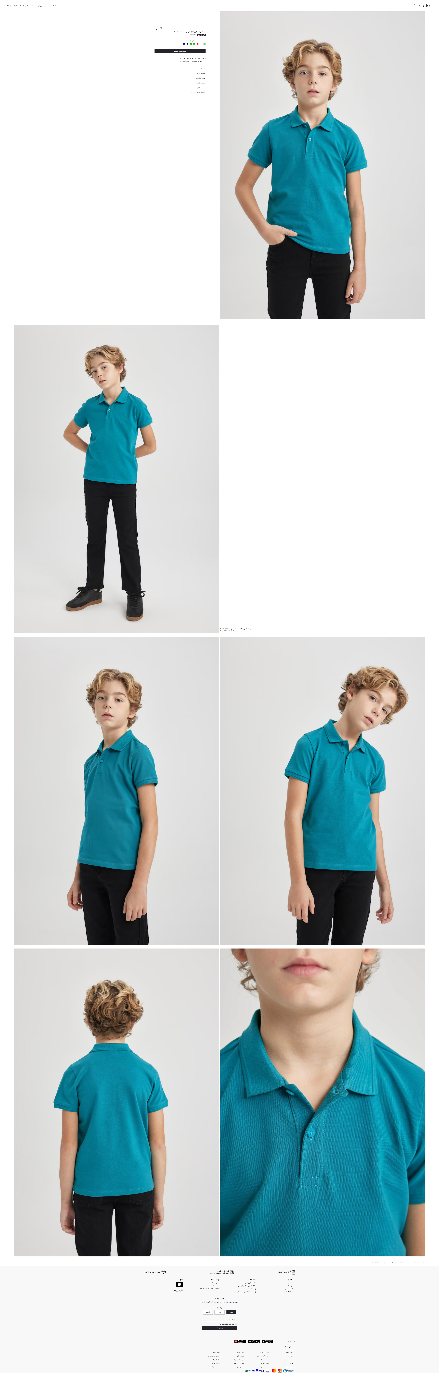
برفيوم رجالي (265, 1367)
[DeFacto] (421, 5)
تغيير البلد (176, 1291)
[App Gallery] (240, 1341)
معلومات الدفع (201, 87)
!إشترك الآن (219, 1328)
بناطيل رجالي (216, 1359)
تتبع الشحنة (251, 1289)
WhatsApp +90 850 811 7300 (210, 1289)
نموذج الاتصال (216, 1283)
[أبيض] (201, 44)
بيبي (292, 1359)
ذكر (219, 1312)
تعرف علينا (290, 1286)
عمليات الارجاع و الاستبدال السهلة (246, 1286)
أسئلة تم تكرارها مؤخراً (250, 1283)
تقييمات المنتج (201, 83)
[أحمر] (198, 44)
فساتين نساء (265, 1359)
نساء (231, 1312)
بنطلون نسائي (265, 1363)
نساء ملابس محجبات (263, 1356)
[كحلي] (184, 44)
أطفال (208, 1312)
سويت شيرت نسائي (214, 1356)
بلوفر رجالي (216, 1352)
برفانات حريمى (215, 1363)
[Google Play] (254, 1341)
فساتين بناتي (240, 1356)
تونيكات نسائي (264, 1352)
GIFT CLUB (289, 1292)
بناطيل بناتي (240, 1367)
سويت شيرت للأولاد (238, 1363)
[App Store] (267, 1341)
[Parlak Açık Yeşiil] (204, 44)
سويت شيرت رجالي (238, 1359)
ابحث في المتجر (201, 73)
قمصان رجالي (240, 1352)
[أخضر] (194, 44)
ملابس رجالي (289, 1352)
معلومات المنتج (201, 78)
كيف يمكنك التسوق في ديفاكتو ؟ (245, 1292)
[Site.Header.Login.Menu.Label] (433, 5)
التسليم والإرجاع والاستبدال (197, 92)
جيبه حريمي (289, 1367)
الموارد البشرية (289, 1289)
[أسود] (187, 44)
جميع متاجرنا (216, 1367)
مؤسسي (290, 1283)
